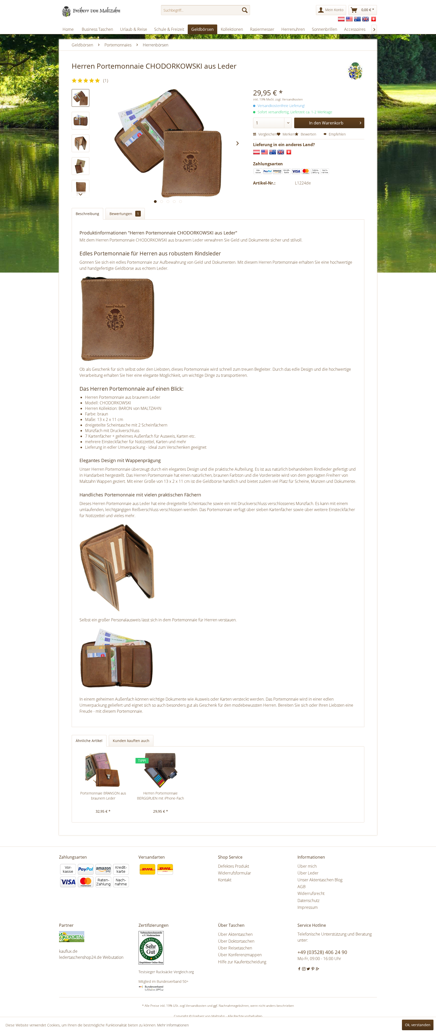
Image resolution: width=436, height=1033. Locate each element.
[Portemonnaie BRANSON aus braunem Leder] (103, 770)
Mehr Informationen (173, 1025)
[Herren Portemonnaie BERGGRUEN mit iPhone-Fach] (161, 770)
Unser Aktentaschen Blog (319, 880)
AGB (301, 886)
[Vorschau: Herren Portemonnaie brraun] (80, 98)
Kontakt (224, 880)
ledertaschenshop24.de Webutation (91, 957)
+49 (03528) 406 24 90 (322, 952)
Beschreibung (87, 213)
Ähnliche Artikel (89, 740)
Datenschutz (308, 900)
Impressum (307, 907)
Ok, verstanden (417, 1024)
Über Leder (307, 873)
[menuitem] (205, 10)
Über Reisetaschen (235, 948)
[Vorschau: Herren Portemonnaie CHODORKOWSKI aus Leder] (80, 120)
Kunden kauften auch (131, 740)
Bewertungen (124, 213)
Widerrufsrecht (310, 893)
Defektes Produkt (233, 866)
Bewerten (308, 134)
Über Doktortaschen (236, 941)
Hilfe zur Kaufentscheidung (242, 962)
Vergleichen (267, 134)
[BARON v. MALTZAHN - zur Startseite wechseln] (91, 11)
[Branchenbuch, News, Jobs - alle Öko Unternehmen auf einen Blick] (97, 936)
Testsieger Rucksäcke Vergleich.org (166, 971)
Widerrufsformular (234, 873)
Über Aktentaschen (235, 934)
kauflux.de (68, 951)
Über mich (307, 866)
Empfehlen (337, 134)
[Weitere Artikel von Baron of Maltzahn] (355, 71)
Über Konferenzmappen (240, 955)
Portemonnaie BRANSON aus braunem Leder (103, 796)
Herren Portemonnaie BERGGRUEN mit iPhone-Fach (160, 796)
